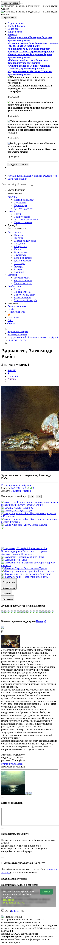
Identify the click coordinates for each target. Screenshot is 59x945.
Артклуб (17, 226)
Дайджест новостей (18, 164)
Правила (28, 936)
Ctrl (31, 496)
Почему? (41, 621)
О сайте (22, 933)
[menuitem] (55, 175)
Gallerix (15, 911)
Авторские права (10, 942)
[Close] (32, 185)
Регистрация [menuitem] (20, 178)
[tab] (12, 370)
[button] (16, 23)
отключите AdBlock (11, 763)
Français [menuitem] (38, 175)
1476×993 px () (22, 488)
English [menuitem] (21, 175)
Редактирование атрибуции (16, 485)
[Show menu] (21, 3)
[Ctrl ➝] (29, 554)
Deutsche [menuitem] (47, 175)
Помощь (6, 933)
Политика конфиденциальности (31, 939)
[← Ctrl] (24, 524)
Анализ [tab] (12, 379)
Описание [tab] (14, 376)
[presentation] (33, 381)
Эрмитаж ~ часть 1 (21, 490)
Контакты (32, 933)
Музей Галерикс (16, 191)
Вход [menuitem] (10, 178)
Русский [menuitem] (12, 175)
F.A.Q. (14, 933)
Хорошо (46, 892)
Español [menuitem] (29, 175)
